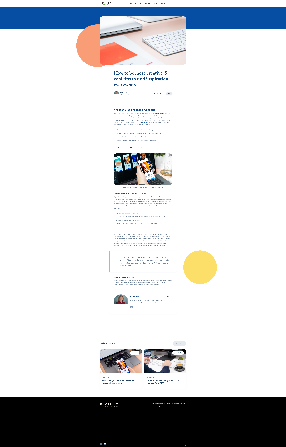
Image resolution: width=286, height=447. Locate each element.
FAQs (161, 427)
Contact (163, 3)
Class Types (140, 424)
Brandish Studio (156, 443)
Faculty (147, 3)
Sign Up (162, 431)
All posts (179, 343)
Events (155, 3)
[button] (138, 4)
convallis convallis (143, 122)
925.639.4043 (104, 427)
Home (130, 3)
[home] (105, 3)
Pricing (139, 431)
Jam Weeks (140, 427)
